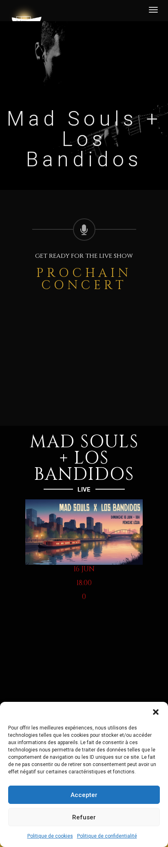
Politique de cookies (50, 836)
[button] (156, 712)
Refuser (84, 817)
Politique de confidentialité (107, 836)
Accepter (84, 795)
